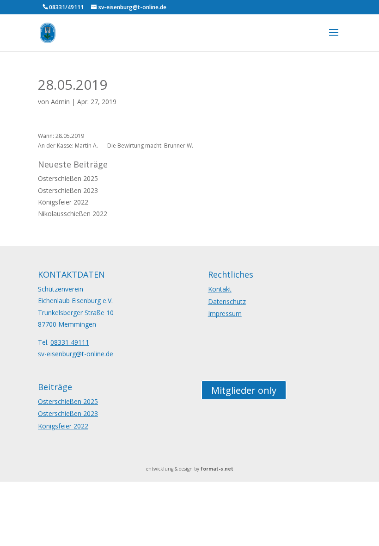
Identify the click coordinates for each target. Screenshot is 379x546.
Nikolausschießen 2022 (72, 213)
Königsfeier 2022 (63, 202)
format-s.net (217, 468)
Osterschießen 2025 (68, 178)
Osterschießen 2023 (68, 190)
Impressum (225, 313)
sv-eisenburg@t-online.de (75, 353)
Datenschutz (227, 301)
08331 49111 (69, 342)
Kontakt (220, 289)
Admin (60, 101)
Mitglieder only (243, 390)
